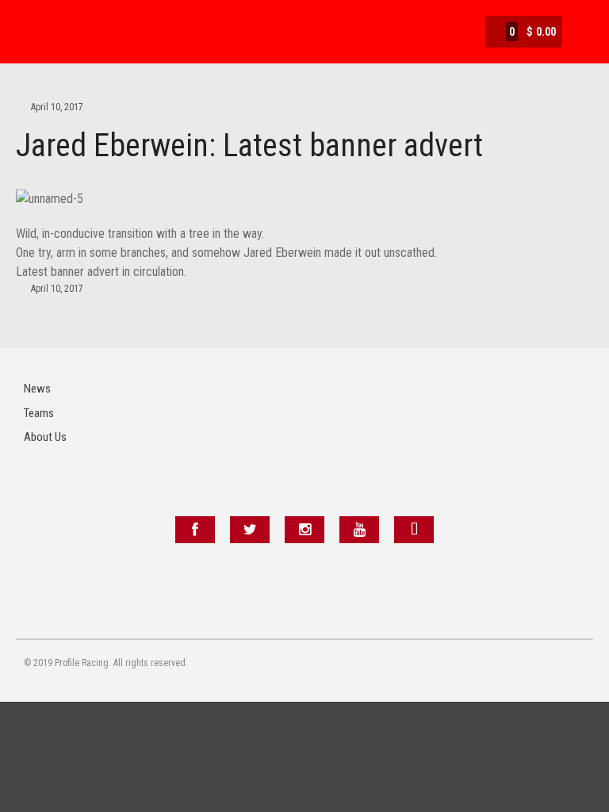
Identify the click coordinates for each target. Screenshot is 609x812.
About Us (45, 437)
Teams (39, 413)
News (37, 388)
